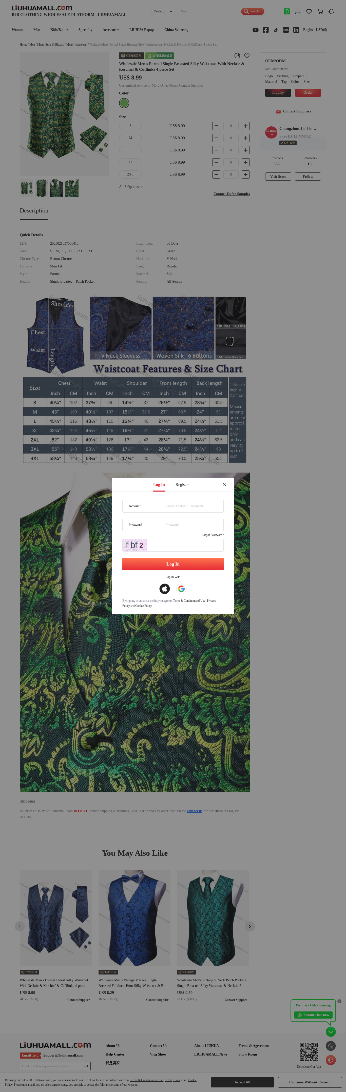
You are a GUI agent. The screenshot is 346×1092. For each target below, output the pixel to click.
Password (135, 525)
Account (135, 506)
